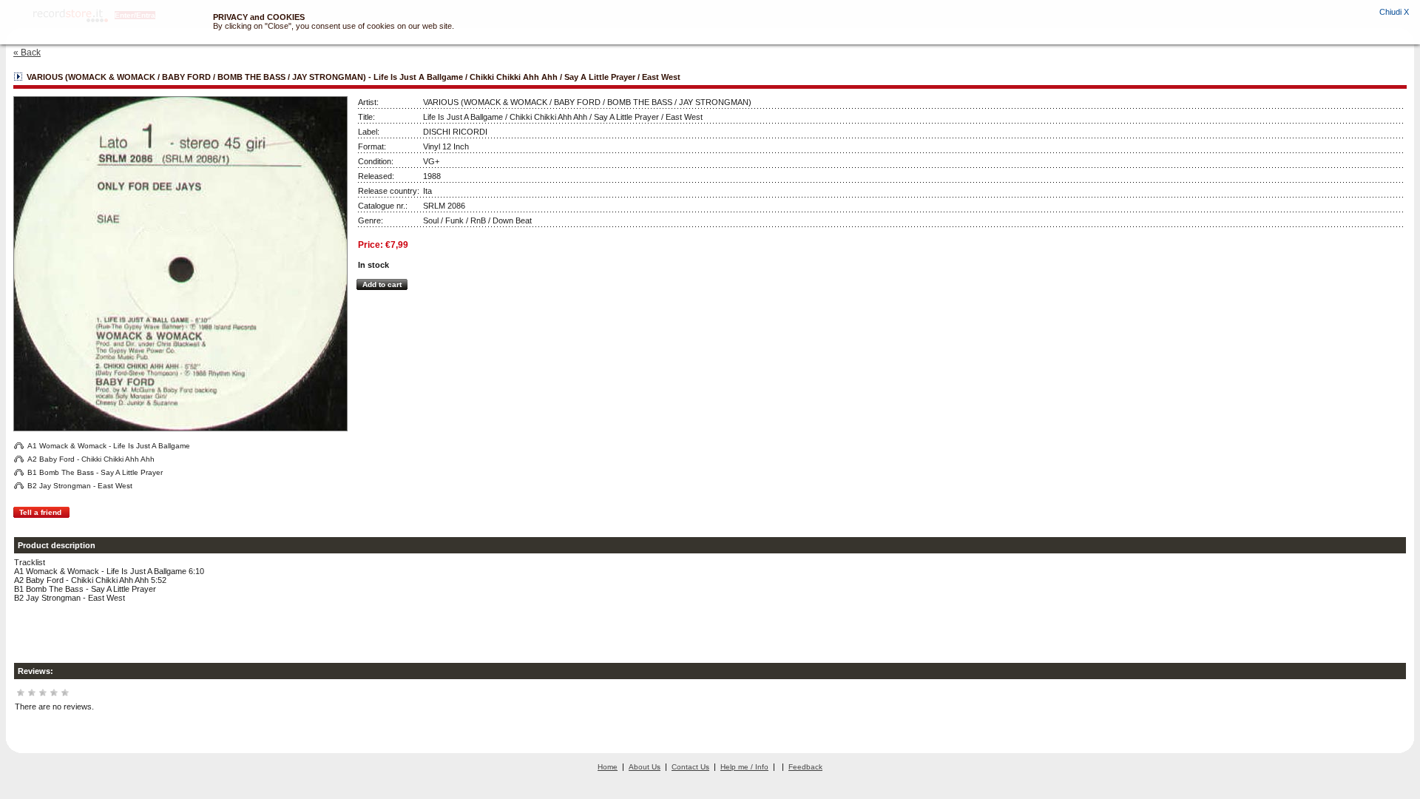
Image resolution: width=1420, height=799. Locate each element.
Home (608, 767)
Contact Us (690, 767)
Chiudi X (1394, 11)
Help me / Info (744, 767)
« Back (27, 52)
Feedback (805, 767)
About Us (644, 767)
